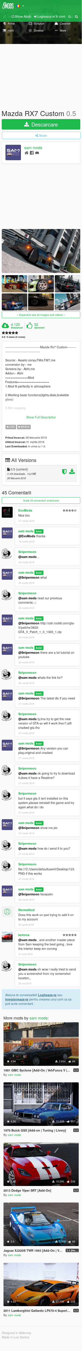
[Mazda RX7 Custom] (41, 251)
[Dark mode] (70, 16)
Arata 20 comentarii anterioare (41, 500)
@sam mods (27, 556)
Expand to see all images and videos (41, 315)
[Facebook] (32, 152)
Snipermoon (27, 551)
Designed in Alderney (16, 1333)
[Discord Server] (37, 152)
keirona (23, 935)
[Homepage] (26, 152)
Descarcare (44, 124)
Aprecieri (39, 327)
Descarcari (17, 327)
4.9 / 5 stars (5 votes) (13, 337)
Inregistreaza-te (16, 999)
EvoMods (25, 510)
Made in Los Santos (15, 1337)
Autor (39, 531)
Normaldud (26, 910)
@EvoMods (26, 536)
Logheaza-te (47, 995)
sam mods (33, 147)
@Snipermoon (28, 577)
